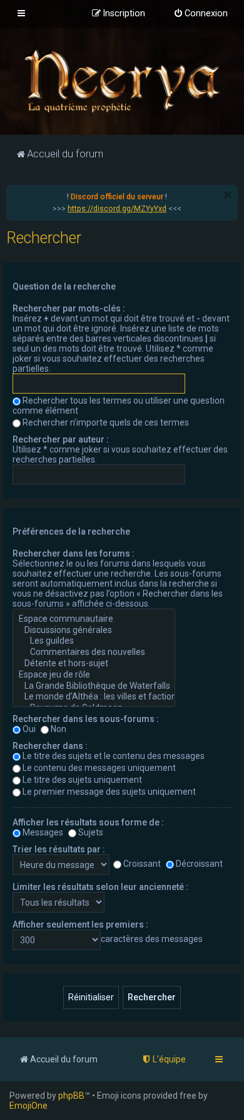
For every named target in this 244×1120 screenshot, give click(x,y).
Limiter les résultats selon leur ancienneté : (100, 887)
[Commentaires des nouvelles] (94, 652)
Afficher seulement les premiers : (80, 924)
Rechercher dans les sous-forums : (86, 719)
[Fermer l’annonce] (227, 195)
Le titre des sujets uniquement (82, 780)
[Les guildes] (94, 641)
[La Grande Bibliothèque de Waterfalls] (94, 686)
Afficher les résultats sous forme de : (88, 822)
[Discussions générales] (94, 630)
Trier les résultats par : (59, 849)
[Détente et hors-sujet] (94, 663)
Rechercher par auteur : (61, 439)
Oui (29, 729)
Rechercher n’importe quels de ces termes (106, 422)
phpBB (71, 1096)
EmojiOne (28, 1106)
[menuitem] (200, 14)
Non (58, 729)
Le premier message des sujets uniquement (109, 792)
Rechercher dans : (50, 746)
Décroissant (199, 864)
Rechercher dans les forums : (74, 553)
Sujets (90, 832)
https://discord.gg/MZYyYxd (117, 208)
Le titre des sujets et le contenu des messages (114, 756)
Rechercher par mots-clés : (69, 308)
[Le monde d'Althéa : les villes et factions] (94, 697)
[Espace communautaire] (94, 619)
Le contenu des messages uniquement (99, 768)
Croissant (142, 864)
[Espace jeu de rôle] (94, 675)
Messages (43, 832)
